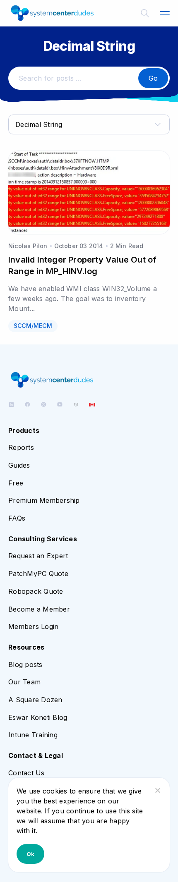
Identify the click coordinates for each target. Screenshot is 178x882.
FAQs (16, 518)
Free (15, 483)
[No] (157, 790)
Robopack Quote (35, 591)
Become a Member (39, 609)
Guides (19, 465)
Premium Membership (44, 500)
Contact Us (26, 773)
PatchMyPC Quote (38, 573)
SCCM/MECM (33, 325)
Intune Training (33, 735)
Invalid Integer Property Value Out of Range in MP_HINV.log (82, 265)
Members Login (33, 626)
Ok (30, 854)
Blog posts (25, 664)
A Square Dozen (35, 700)
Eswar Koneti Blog (37, 717)
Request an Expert (38, 556)
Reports (21, 447)
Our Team (24, 682)
